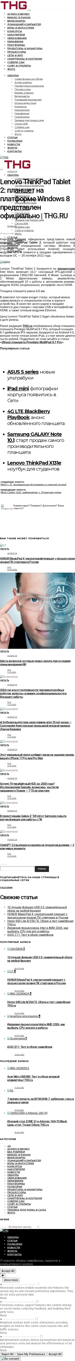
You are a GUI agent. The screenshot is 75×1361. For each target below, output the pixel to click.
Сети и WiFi (15, 55)
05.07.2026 (19, 968)
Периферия (15, 41)
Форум (12, 147)
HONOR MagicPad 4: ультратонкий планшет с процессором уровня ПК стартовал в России (37, 560)
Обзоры (13, 75)
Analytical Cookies (14, 1319)
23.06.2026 (19, 1054)
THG (9, 567)
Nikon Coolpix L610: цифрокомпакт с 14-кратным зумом (31, 492)
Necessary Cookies (14, 1284)
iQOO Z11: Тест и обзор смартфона (30, 935)
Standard (30, 1284)
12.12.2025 (11, 766)
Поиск (3, 864)
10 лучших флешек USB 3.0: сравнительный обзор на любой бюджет (37, 909)
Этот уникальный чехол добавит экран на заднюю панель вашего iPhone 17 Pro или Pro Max (37, 756)
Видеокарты (16, 20)
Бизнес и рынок (19, 17)
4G (9, 1146)
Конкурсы (14, 31)
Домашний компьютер (24, 24)
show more (11, 1280)
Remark (30, 1302)
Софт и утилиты (19, 65)
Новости (13, 144)
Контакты (14, 151)
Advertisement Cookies (16, 1337)
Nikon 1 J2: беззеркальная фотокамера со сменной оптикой (33, 484)
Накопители (16, 34)
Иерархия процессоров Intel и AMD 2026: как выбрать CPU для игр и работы (37, 929)
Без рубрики (16, 1151)
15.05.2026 (19, 1110)
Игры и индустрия (20, 27)
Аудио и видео (18, 14)
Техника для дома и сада (29, 120)
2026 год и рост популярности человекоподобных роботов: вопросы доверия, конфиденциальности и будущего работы (33, 693)
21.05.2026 (19, 1087)
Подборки (14, 140)
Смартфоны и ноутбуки (24, 58)
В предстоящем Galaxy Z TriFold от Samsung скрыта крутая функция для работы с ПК (33, 817)
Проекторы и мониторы (24, 48)
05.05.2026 (19, 1132)
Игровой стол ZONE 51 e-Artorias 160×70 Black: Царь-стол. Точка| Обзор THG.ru (37, 1123)
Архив (3, 1227)
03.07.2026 (19, 1035)
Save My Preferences (31, 1354)
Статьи (12, 137)
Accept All (7, 1271)
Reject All (7, 1354)
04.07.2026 (12, 569)
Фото (11, 69)
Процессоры (16, 51)
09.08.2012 (12, 226)
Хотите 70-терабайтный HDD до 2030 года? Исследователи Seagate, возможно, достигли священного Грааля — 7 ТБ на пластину (29, 787)
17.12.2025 (11, 672)
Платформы (16, 45)
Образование (17, 38)
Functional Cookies (14, 1302)
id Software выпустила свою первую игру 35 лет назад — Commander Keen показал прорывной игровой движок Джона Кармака (36, 726)
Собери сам (16, 62)
